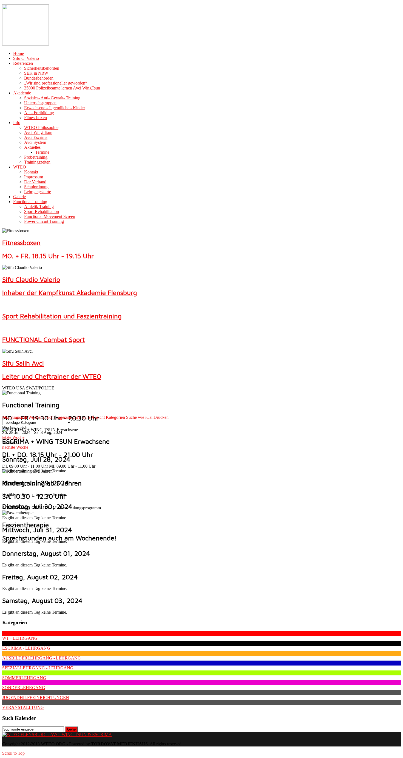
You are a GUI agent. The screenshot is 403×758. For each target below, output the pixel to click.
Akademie (22, 93)
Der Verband (35, 181)
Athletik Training (39, 206)
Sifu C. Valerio (26, 58)
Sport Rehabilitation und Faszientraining (62, 316)
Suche (131, 417)
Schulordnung (36, 186)
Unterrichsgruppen (40, 102)
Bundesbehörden (38, 78)
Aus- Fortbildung (39, 112)
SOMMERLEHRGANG (24, 677)
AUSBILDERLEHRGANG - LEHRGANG (41, 658)
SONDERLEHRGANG (23, 687)
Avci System (35, 142)
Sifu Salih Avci (23, 363)
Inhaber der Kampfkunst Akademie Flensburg (69, 292)
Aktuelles (32, 147)
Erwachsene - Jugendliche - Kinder (54, 107)
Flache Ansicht (92, 417)
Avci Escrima (35, 137)
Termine (42, 152)
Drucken (161, 417)
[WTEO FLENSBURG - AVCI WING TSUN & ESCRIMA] (57, 734)
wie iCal (145, 417)
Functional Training (30, 201)
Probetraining (35, 157)
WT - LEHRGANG (20, 638)
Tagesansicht (67, 417)
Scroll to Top (13, 753)
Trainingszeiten (37, 162)
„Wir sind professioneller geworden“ (55, 83)
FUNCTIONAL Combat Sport (43, 339)
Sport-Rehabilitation (41, 211)
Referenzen (23, 63)
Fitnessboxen (35, 117)
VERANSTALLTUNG (23, 707)
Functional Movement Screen (49, 216)
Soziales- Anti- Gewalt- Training (52, 98)
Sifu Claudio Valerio (31, 279)
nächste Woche (15, 447)
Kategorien (115, 417)
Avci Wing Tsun (38, 132)
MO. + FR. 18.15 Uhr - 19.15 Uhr (48, 256)
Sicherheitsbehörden (41, 68)
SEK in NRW (36, 73)
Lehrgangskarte (37, 191)
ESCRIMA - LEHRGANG (26, 648)
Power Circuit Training (44, 221)
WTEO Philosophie (41, 127)
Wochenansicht (41, 417)
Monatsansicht (14, 417)
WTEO (19, 167)
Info (16, 122)
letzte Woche (13, 437)
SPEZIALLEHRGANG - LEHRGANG (37, 668)
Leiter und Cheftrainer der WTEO (51, 376)
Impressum (33, 177)
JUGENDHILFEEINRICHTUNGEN (35, 697)
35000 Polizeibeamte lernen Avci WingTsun (62, 88)
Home (18, 53)
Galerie (19, 196)
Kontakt (31, 172)
